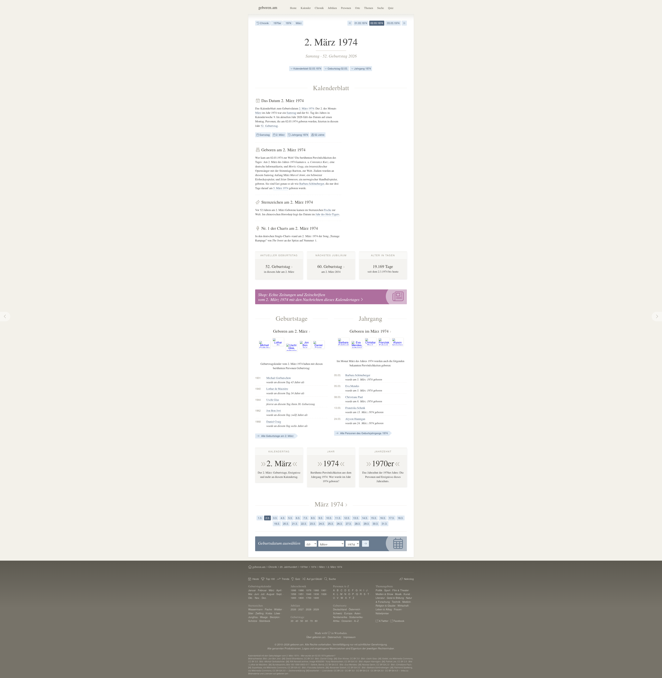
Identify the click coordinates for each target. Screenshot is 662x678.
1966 (316, 590)
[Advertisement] (381, 149)
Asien (357, 613)
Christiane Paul (354, 397)
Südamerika (356, 617)
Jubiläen (332, 8)
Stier (250, 613)
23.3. (312, 523)
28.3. (357, 523)
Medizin (406, 601)
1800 (301, 598)
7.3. (305, 518)
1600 (316, 598)
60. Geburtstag (329, 266)
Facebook (399, 621)
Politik (379, 590)
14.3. (365, 518)
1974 (288, 23)
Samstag (312, 56)
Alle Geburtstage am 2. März (277, 436)
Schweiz (337, 613)
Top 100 (270, 579)
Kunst (407, 594)
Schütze (252, 621)
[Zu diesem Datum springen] (365, 544)
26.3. (339, 523)
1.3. (260, 518)
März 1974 (329, 503)
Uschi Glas (272, 400)
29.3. (366, 523)
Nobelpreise (382, 613)
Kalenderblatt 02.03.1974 (307, 68)
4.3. (283, 518)
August (270, 594)
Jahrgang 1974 (362, 68)
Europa (348, 613)
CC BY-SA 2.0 (362, 670)
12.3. (347, 518)
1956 (293, 594)
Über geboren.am (316, 637)
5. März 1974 (280, 188)
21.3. (295, 523)
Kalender (306, 8)
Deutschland (340, 609)
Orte (357, 8)
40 (296, 621)
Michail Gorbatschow (278, 378)
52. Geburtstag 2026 (340, 56)
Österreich (354, 609)
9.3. (321, 518)
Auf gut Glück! (314, 579)
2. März (303, 108)
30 (292, 621)
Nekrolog (409, 579)
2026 (293, 609)
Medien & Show (384, 594)
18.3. (400, 518)
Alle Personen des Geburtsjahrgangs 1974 (363, 433)
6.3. (298, 518)
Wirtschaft (403, 605)
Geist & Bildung (395, 598)
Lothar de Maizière (277, 389)
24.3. (321, 523)
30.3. (375, 523)
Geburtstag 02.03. (337, 68)
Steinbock (264, 621)
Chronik (319, 8)
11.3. (338, 518)
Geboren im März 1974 (369, 331)
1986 (301, 590)
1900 (293, 598)
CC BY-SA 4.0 (391, 670)
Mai (250, 594)
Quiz (390, 8)
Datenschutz (334, 637)
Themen (368, 8)
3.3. (275, 518)
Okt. (250, 598)
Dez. (264, 598)
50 (301, 621)
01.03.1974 (361, 23)
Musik (398, 594)
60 (306, 621)
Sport (387, 590)
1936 (316, 594)
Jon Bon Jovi (273, 410)
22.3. (304, 523)
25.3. (330, 523)
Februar (262, 590)
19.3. (277, 523)
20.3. (286, 523)
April (278, 590)
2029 (316, 609)
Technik (396, 601)
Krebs (269, 613)
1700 (308, 598)
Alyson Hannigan (355, 419)
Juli (262, 594)
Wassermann (255, 609)
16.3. (382, 518)
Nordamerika (340, 617)
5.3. (290, 518)
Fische (327, 210)
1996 (293, 590)
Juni (256, 594)
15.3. (374, 518)
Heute (293, 8)
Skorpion (275, 617)
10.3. (329, 518)
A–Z (356, 621)
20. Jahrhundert (288, 567)
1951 (301, 594)
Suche (380, 8)
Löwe (277, 613)
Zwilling (259, 613)
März (299, 23)
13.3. (356, 518)
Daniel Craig (273, 421)
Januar (252, 590)
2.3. (267, 518)
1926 (324, 594)
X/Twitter (383, 621)
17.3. (391, 518)
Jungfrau (253, 617)
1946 (308, 594)
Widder (278, 609)
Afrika (336, 621)
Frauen (398, 609)
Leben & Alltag (384, 609)
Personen (346, 8)
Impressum (349, 637)
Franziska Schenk (355, 408)
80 (316, 621)
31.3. (384, 523)
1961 (324, 590)
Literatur (380, 598)
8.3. (313, 518)
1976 (308, 590)
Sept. (279, 594)
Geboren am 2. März (290, 331)
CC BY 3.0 (350, 670)
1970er (277, 23)
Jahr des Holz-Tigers (327, 214)
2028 (308, 609)
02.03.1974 (376, 23)
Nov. (257, 598)
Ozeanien (347, 621)
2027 (301, 609)
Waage (264, 617)
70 (311, 621)
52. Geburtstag (269, 126)
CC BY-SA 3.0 (377, 670)
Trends (285, 579)
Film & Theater (400, 590)
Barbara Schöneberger (311, 184)
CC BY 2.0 (338, 670)
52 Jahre (319, 134)
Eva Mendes (352, 386)
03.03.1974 (392, 23)
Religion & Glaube (385, 605)
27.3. (348, 523)
